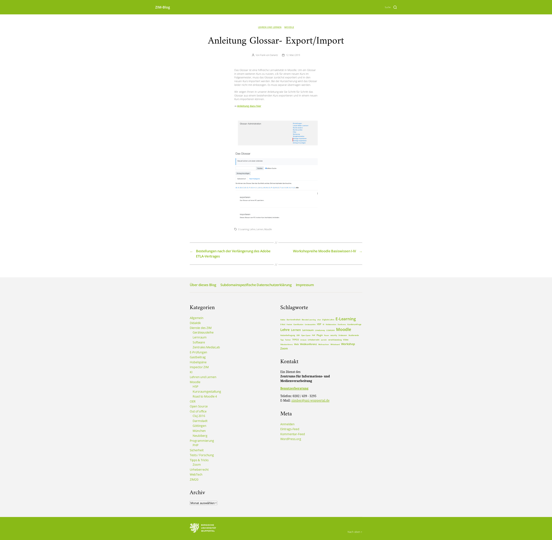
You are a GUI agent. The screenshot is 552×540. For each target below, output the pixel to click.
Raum (326, 335)
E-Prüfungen (198, 352)
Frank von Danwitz (269, 55)
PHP (196, 445)
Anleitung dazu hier (249, 106)
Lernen (259, 229)
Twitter (288, 340)
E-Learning (243, 229)
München (199, 431)
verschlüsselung (335, 339)
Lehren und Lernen (269, 27)
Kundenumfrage (354, 324)
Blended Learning (309, 319)
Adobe (282, 319)
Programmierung (202, 441)
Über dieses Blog (203, 284)
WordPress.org (290, 439)
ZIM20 (194, 479)
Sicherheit (196, 450)
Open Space (305, 335)
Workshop (348, 344)
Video (345, 339)
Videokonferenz (286, 344)
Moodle (289, 27)
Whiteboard (335, 344)
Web (296, 344)
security (333, 335)
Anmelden (287, 424)
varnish (324, 340)
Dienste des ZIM (201, 328)
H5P (195, 386)
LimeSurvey (320, 330)
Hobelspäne (198, 362)
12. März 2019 (293, 55)
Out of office (198, 411)
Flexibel (289, 324)
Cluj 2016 (199, 416)
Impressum (305, 284)
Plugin (320, 335)
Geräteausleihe (203, 332)
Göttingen (199, 426)
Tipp (282, 340)
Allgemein (196, 318)
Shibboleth (342, 335)
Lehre (252, 229)
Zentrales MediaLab (206, 347)
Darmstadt (200, 421)
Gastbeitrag (198, 357)
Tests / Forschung (202, 455)
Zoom (197, 465)
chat (319, 319)
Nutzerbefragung (287, 335)
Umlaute (303, 340)
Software (199, 342)
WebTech (196, 474)
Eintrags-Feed (289, 429)
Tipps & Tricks (199, 460)
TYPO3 (295, 339)
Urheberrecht (199, 470)
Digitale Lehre (328, 319)
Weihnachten (323, 344)
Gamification (298, 324)
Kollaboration (331, 324)
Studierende (353, 335)
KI (191, 372)
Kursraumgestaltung (207, 391)
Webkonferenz (308, 344)
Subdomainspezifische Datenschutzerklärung (256, 284)
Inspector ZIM (199, 367)
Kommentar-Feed (292, 434)
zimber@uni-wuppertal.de (310, 401)
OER (192, 401)
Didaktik (195, 323)
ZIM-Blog (162, 7)
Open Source (199, 406)
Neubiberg (200, 436)
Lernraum (200, 337)
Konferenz (342, 324)
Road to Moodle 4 (205, 396)
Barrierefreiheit (293, 319)
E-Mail (282, 324)
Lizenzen (330, 330)
